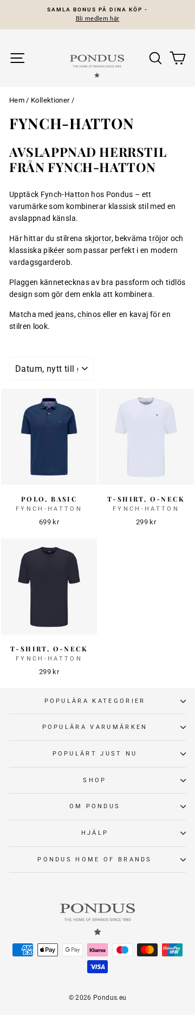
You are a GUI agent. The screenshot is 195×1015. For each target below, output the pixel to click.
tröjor (158, 238)
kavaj (138, 314)
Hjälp (95, 832)
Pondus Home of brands (94, 859)
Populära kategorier (95, 701)
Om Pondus (95, 806)
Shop (94, 780)
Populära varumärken (95, 727)
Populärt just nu (95, 753)
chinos (89, 314)
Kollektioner (50, 100)
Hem (16, 100)
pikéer (53, 250)
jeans (64, 314)
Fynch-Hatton (65, 194)
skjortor (98, 238)
